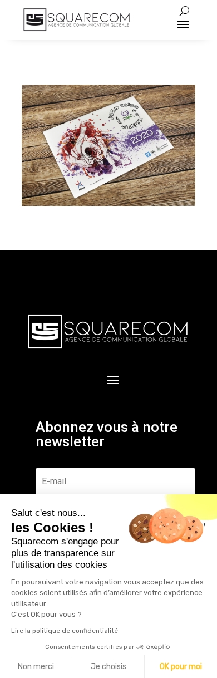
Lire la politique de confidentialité (64, 631)
